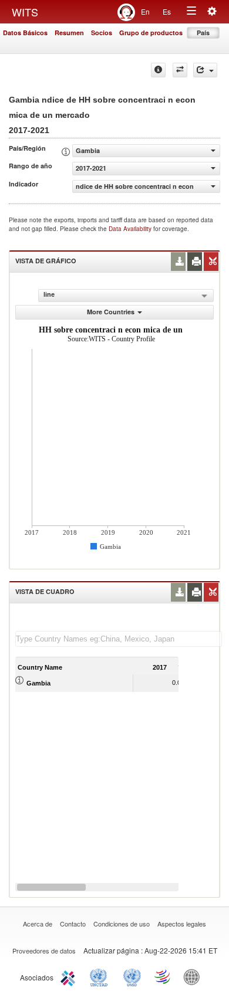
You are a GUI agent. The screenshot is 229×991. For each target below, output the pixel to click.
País (203, 32)
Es (167, 11)
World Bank (194, 976)
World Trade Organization (163, 976)
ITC (70, 976)
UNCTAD (101, 976)
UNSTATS (132, 976)
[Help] (158, 70)
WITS (25, 11)
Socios (101, 32)
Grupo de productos (151, 32)
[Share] (205, 70)
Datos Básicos (25, 32)
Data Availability (131, 229)
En (145, 11)
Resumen (69, 32)
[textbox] (118, 639)
